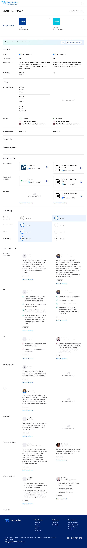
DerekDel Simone (65, 338)
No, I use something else (74, 42)
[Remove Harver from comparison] (83, 19)
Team (36, 525)
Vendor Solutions (73, 522)
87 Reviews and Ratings (24, 29)
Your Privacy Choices (35, 537)
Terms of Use (8, 537)
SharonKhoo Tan (65, 255)
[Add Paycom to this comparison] (47, 181)
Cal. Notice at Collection (49, 537)
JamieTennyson (64, 443)
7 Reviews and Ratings (58, 29)
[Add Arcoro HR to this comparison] (47, 167)
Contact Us (38, 531)
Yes (63, 42)
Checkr (21, 28)
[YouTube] (68, 538)
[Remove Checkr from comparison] (49, 19)
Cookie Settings (9, 539)
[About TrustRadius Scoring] (20, 54)
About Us (37, 522)
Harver (55, 28)
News (36, 529)
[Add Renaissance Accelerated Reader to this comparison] (81, 168)
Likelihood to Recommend (6, 218)
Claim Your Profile (73, 525)
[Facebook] (72, 538)
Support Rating (7, 238)
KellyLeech (29, 443)
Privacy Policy (24, 537)
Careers (37, 527)
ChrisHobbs (30, 255)
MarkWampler (30, 390)
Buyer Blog (55, 525)
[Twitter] (76, 538)
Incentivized (26, 276)
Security (16, 537)
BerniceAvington (31, 338)
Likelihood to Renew (8, 225)
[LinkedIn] (80, 538)
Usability (5, 231)
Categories (55, 522)
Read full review (26, 279)
